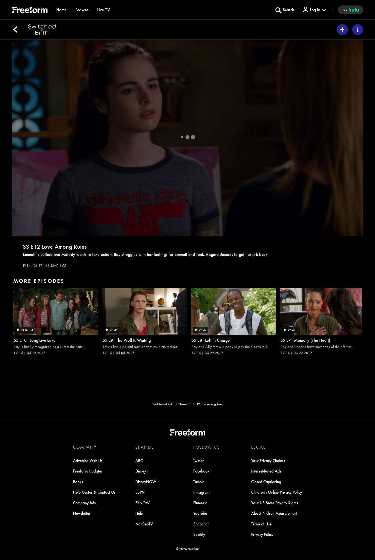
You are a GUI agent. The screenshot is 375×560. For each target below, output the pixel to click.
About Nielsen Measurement (274, 513)
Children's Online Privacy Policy (276, 492)
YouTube (200, 513)
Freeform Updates (87, 471)
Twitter (198, 460)
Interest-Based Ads (266, 471)
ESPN (140, 492)
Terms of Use (261, 524)
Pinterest (200, 502)
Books (78, 481)
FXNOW (142, 502)
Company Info (84, 502)
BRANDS (144, 447)
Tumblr (198, 481)
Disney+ (142, 471)
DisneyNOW (145, 481)
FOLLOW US (206, 447)
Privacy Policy (262, 534)
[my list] (342, 29)
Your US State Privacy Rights (274, 502)
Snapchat (201, 524)
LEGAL (258, 447)
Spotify (199, 534)
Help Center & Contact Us (94, 492)
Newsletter (81, 513)
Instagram (201, 492)
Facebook (201, 471)
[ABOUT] (357, 29)
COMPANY (85, 447)
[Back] (15, 29)
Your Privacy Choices (268, 460)
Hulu (139, 513)
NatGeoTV (144, 524)
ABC (139, 460)
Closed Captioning (266, 481)
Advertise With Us (87, 460)
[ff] (29, 10)
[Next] (358, 311)
